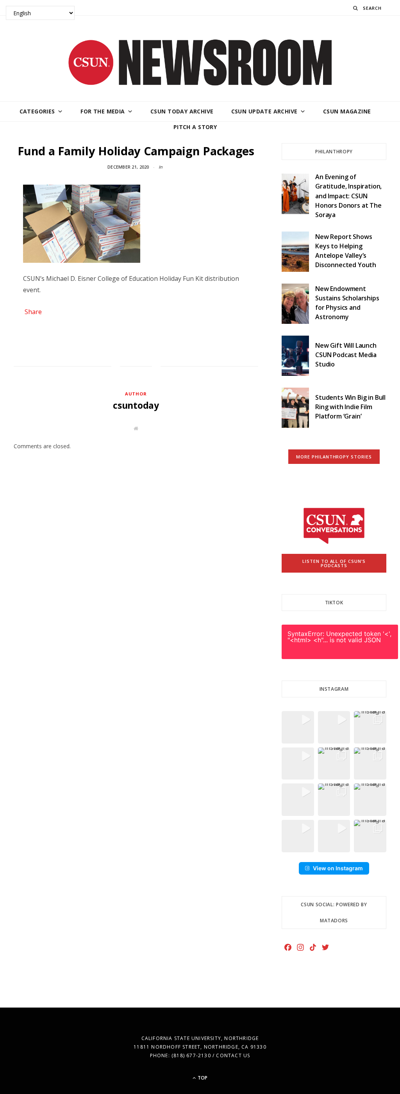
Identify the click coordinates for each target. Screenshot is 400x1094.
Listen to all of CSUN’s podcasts (334, 563)
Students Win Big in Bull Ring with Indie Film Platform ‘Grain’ (350, 407)
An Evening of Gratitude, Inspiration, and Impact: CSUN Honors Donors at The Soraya (348, 195)
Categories (37, 111)
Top (201, 1077)
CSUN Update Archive (264, 111)
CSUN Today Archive (182, 111)
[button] (298, 727)
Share (33, 311)
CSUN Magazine (347, 111)
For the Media (102, 111)
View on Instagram (338, 868)
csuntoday (136, 405)
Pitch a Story (195, 127)
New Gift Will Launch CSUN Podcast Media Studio (346, 355)
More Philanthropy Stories (334, 457)
